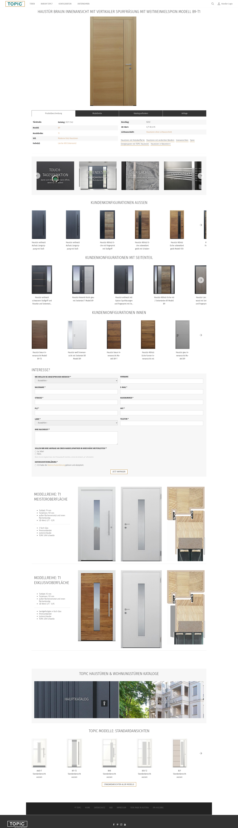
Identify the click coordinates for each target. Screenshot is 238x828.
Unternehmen (83, 4)
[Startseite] (16, 4)
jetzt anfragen (119, 471)
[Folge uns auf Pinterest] (117, 824)
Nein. (39, 454)
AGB (111, 807)
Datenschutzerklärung (46, 462)
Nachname (40, 387)
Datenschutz (99, 807)
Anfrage (185, 113)
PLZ (37, 408)
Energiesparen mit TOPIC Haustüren (135, 144)
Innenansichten (182, 140)
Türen (32, 4)
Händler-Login (227, 4)
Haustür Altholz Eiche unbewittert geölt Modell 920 (177, 245)
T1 (59, 133)
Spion (192, 140)
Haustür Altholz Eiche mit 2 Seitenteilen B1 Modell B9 (164, 300)
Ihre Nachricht (42, 429)
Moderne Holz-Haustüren (68, 138)
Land (38, 419)
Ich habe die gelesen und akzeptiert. (60, 465)
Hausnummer (126, 398)
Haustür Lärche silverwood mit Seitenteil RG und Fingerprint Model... (205, 300)
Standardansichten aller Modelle (119, 784)
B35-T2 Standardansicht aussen (144, 774)
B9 (59, 128)
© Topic (77, 807)
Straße (39, 398)
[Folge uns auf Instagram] (121, 824)
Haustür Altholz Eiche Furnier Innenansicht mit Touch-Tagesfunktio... (148, 358)
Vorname (124, 377)
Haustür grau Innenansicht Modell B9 (182, 355)
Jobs (170, 144)
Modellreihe (97, 113)
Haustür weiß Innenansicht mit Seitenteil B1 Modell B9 (77, 355)
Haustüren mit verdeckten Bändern (160, 140)
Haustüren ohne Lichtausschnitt (159, 132)
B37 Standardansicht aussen (179, 774)
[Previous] (37, 176)
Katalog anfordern (141, 113)
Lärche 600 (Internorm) (67, 143)
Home (87, 807)
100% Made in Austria (139, 807)
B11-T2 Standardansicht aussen (74, 774)
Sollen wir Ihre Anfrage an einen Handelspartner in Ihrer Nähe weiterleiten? (71, 448)
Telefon (124, 419)
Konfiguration (65, 4)
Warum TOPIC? (47, 4)
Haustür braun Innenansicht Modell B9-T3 (39, 355)
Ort (122, 408)
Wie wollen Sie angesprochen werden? (53, 377)
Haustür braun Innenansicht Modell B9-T (114, 355)
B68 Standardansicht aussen (109, 774)
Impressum (121, 807)
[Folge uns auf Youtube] (125, 824)
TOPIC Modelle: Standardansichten (119, 730)
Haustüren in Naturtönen (161, 144)
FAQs (178, 144)
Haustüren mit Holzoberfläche (133, 140)
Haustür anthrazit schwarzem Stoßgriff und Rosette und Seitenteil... (42, 300)
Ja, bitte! (40, 451)
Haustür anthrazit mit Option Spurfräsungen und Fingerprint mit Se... (124, 300)
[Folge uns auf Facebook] (113, 824)
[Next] (201, 176)
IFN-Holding (158, 807)
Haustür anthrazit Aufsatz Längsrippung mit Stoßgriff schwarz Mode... (39, 248)
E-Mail (123, 387)
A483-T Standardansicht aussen (39, 774)
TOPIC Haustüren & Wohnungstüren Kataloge (119, 673)
